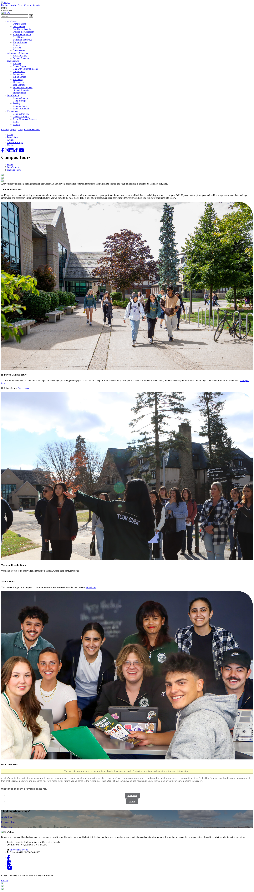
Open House (24, 388)
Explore (5, 5)
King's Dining (19, 77)
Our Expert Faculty (22, 29)
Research (17, 47)
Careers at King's (15, 142)
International (19, 74)
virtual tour (91, 587)
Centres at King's (21, 116)
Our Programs (19, 24)
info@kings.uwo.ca (19, 849)
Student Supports (21, 90)
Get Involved (19, 71)
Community (12, 111)
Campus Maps (19, 100)
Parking (16, 103)
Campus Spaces (20, 98)
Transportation (19, 92)
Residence (17, 79)
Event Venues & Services (24, 119)
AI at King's (18, 37)
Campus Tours (19, 106)
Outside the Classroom (23, 31)
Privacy (4, 880)
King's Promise (20, 42)
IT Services (18, 82)
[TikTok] (16, 150)
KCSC (16, 122)
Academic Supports (22, 34)
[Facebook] (3, 150)
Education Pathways (22, 39)
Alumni (10, 140)
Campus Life (13, 61)
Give (20, 5)
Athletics (17, 63)
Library (16, 45)
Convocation (19, 50)
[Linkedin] (11, 150)
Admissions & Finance (17, 53)
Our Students (19, 26)
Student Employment (22, 87)
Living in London (21, 108)
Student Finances (21, 58)
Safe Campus (19, 85)
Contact (10, 145)
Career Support (20, 66)
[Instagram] (7, 150)
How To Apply (20, 55)
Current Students (32, 5)
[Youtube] (21, 150)
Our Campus (13, 95)
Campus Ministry (21, 114)
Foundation (12, 137)
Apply (13, 5)
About (10, 134)
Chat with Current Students (25, 69)
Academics (12, 21)
